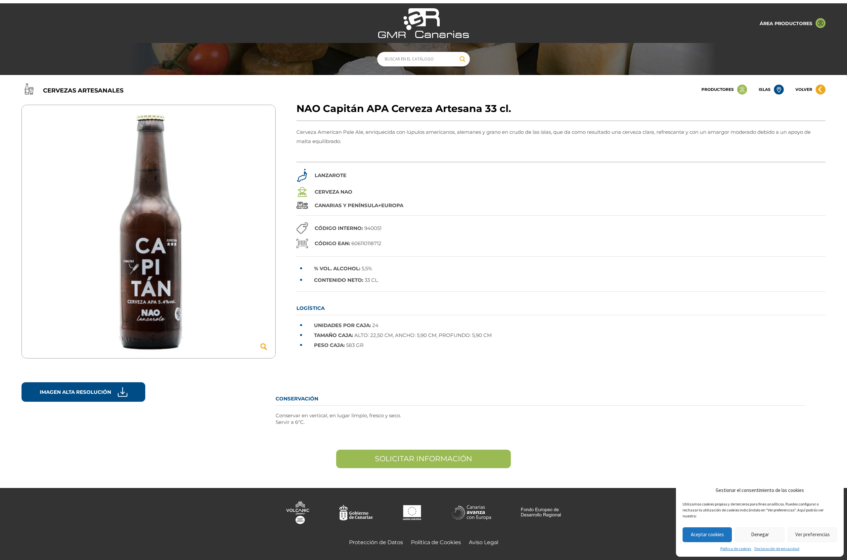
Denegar (760, 534)
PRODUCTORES (717, 89)
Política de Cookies (436, 542)
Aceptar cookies (707, 534)
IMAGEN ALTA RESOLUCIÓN (75, 392)
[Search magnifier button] (462, 59)
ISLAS (765, 89)
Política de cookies (735, 548)
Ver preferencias (812, 534)
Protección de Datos (376, 542)
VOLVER (803, 89)
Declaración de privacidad (776, 548)
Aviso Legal (483, 542)
